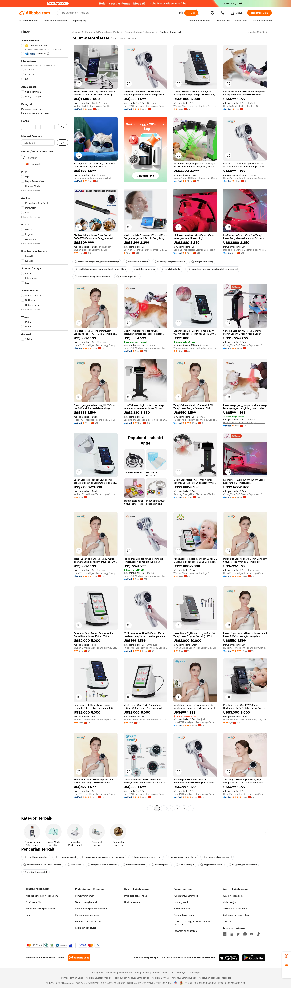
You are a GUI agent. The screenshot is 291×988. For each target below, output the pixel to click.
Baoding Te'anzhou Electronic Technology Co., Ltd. (245, 249)
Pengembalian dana (183, 915)
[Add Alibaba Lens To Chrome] (79, 957)
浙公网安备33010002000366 (200, 983)
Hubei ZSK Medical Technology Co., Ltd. (244, 106)
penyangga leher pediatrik (183, 857)
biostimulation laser (135, 865)
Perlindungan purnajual (87, 915)
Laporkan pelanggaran (185, 930)
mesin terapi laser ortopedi (219, 857)
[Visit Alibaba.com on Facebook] (225, 934)
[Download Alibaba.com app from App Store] (229, 957)
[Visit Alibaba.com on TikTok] (258, 934)
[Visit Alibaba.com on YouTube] (252, 934)
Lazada (145, 972)
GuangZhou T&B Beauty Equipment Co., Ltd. (195, 178)
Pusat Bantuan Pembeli (185, 895)
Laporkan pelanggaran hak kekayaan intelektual (192, 923)
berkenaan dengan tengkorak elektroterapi (98, 262)
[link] (286, 956)
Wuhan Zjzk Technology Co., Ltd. (90, 249)
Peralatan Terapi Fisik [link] (170, 32)
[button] (181, 13)
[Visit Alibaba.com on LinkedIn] (231, 934)
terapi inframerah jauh (37, 857)
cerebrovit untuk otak (37, 872)
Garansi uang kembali (86, 902)
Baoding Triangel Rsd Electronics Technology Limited (195, 249)
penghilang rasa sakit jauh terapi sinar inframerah (214, 269)
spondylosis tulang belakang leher (94, 276)
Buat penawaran (132, 902)
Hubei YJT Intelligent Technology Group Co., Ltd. (145, 106)
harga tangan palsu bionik (244, 865)
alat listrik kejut (186, 865)
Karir (28, 915)
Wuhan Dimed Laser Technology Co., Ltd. (194, 106)
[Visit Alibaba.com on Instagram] (245, 934)
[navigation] (44, 420)
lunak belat (76, 865)
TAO (172, 972)
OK (62, 127)
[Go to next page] (191, 808)
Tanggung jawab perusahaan (41, 908)
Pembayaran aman (84, 895)
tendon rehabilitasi (67, 857)
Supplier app (151, 957)
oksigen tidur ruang (204, 262)
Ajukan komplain (181, 908)
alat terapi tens (162, 865)
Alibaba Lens (45, 957)
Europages (194, 972)
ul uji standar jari (173, 269)
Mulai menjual (230, 902)
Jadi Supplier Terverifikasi (236, 915)
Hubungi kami (180, 902)
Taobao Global (159, 972)
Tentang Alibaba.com (37, 888)
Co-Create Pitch (34, 902)
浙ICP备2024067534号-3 (231, 983)
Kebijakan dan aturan (86, 927)
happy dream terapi (213, 865)
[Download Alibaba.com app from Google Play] (253, 957)
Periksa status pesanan (235, 908)
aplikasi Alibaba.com (203, 957)
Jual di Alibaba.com (233, 895)
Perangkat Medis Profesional (139, 32)
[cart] (223, 13)
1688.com (111, 972)
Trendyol (181, 972)
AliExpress (97, 972)
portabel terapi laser (146, 269)
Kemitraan (228, 921)
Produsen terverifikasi (135, 895)
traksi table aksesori (138, 262)
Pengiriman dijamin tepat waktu (91, 908)
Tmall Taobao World (129, 972)
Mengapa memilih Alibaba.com (42, 895)
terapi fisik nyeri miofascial (104, 865)
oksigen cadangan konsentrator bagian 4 (105, 857)
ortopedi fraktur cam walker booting (44, 865)
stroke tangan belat (129, 276)
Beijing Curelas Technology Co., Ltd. (92, 178)
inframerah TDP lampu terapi (147, 857)
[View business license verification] (175, 983)
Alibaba (76, 32)
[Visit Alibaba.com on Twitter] (238, 934)
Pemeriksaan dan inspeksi (88, 921)
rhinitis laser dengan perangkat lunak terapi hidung (102, 269)
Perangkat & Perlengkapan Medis (102, 32)
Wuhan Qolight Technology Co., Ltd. (92, 106)
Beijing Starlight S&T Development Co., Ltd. (145, 249)
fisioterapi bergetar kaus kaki (171, 262)
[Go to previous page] (150, 808)
